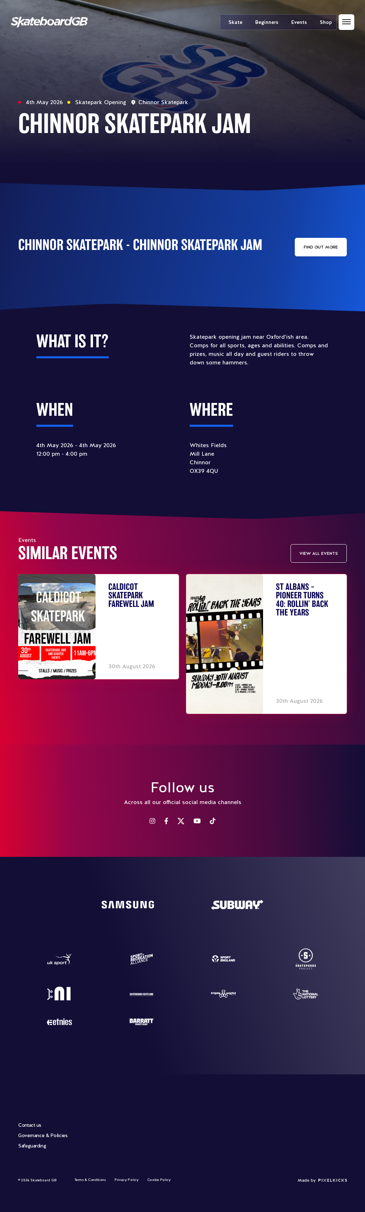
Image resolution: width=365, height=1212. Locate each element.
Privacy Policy (126, 1179)
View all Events (318, 553)
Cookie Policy (159, 1179)
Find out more (321, 247)
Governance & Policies (42, 1135)
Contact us (29, 1125)
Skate (235, 22)
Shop (326, 22)
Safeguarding (32, 1145)
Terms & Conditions (90, 1179)
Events (299, 22)
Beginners (266, 22)
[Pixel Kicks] (331, 1180)
